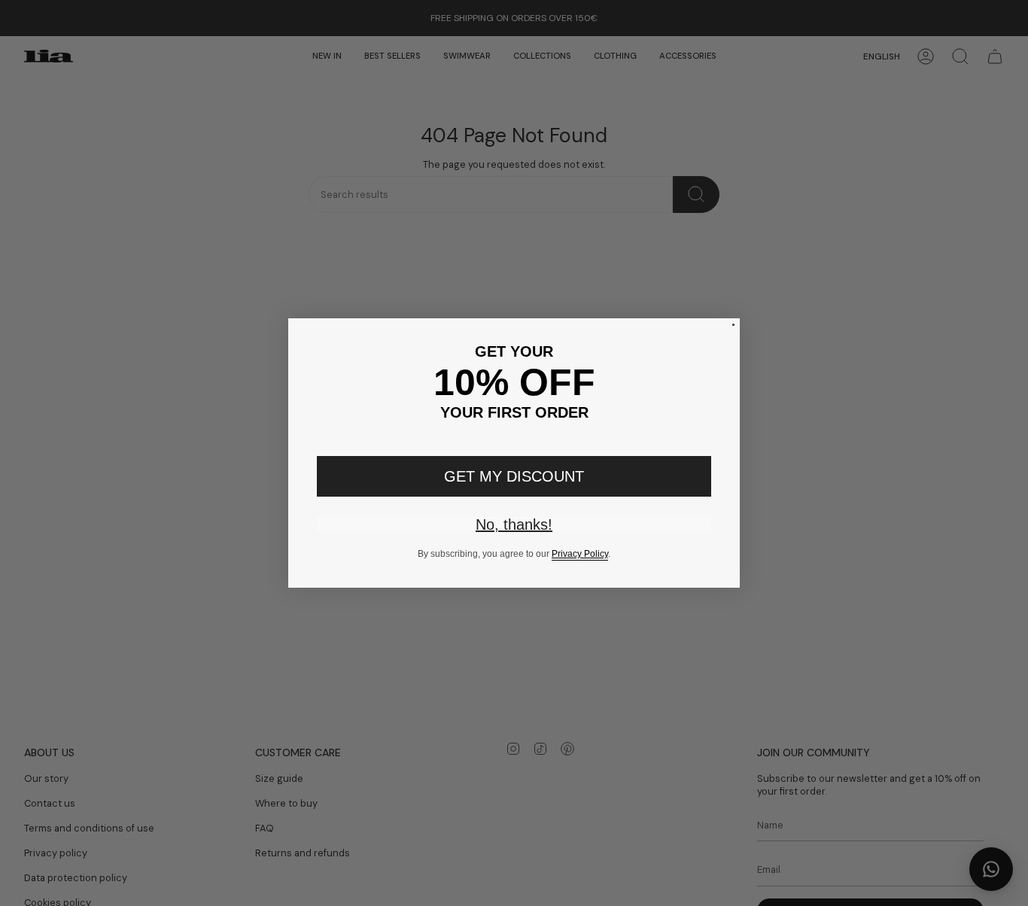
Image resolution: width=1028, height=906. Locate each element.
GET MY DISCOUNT (514, 476)
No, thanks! (514, 524)
